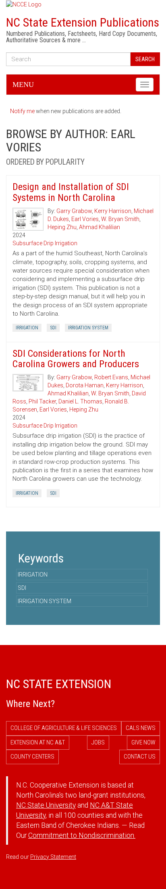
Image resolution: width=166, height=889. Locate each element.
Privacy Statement (53, 857)
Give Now (143, 742)
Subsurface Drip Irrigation (44, 243)
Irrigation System (88, 328)
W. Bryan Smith (120, 219)
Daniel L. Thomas (80, 401)
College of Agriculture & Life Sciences (63, 728)
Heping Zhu (62, 227)
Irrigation (27, 328)
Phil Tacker (42, 401)
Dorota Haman (85, 385)
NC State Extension (58, 684)
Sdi (53, 328)
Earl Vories (85, 219)
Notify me (22, 111)
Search (145, 59)
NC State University (46, 805)
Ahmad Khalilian (99, 227)
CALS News (141, 728)
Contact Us (140, 756)
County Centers (32, 756)
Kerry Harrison (112, 211)
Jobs (98, 742)
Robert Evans (111, 377)
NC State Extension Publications (82, 22)
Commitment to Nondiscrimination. (81, 835)
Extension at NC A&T (37, 742)
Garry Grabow (74, 211)
